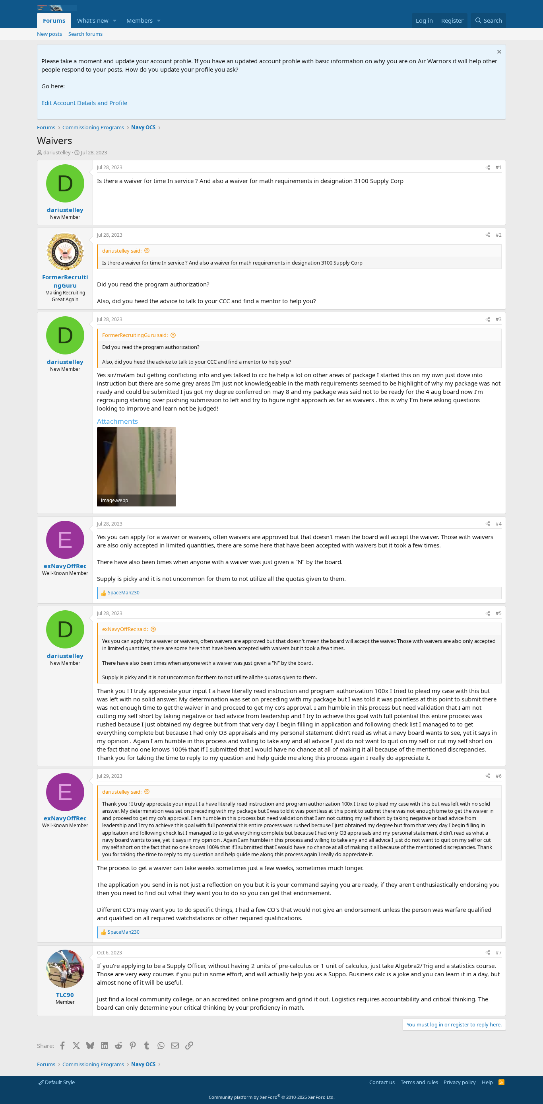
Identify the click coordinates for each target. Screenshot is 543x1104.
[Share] (488, 167)
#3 (499, 319)
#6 (499, 776)
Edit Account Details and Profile (84, 103)
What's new (93, 20)
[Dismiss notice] (498, 53)
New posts (49, 33)
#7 (499, 952)
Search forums (85, 33)
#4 (499, 523)
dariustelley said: (122, 250)
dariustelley (57, 152)
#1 (499, 167)
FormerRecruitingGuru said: (135, 335)
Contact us (382, 1082)
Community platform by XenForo (272, 1097)
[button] (114, 20)
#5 (499, 613)
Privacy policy (460, 1082)
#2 (499, 235)
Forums (54, 20)
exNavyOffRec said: (125, 629)
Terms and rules (419, 1082)
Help (487, 1082)
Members (139, 20)
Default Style (59, 1082)
